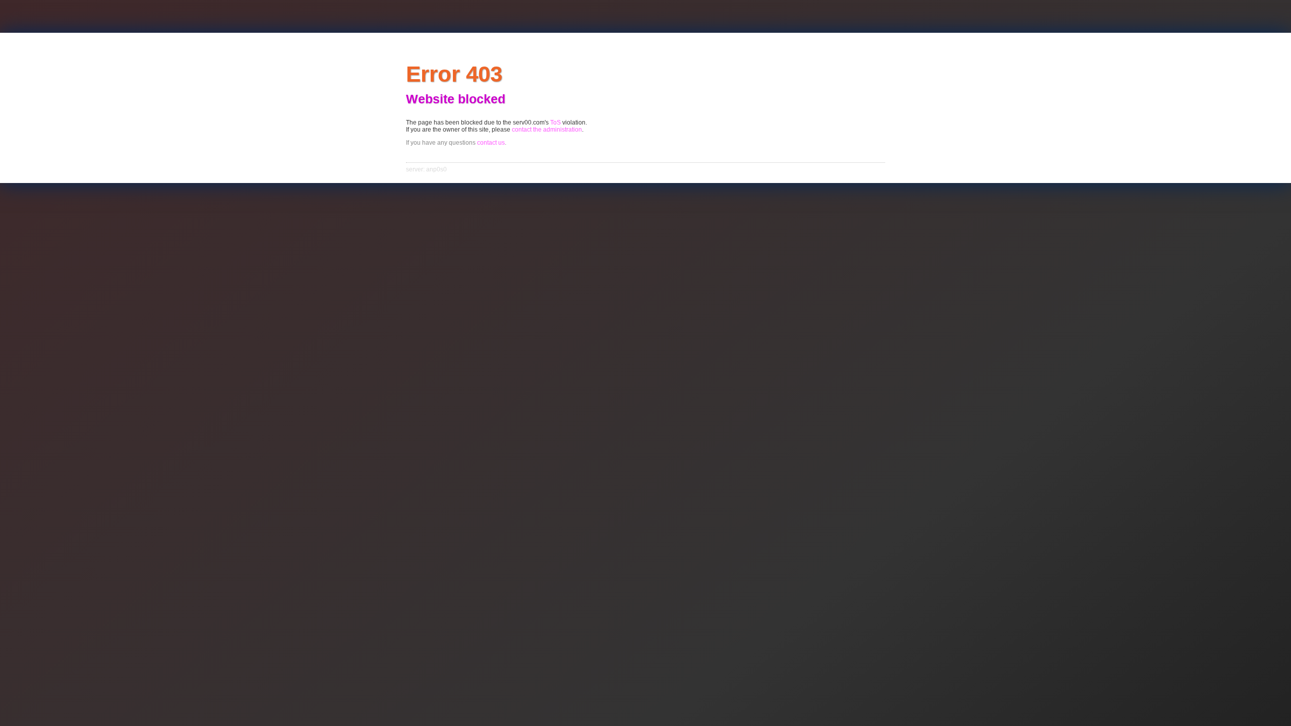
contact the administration (547, 129)
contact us (491, 142)
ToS (555, 122)
